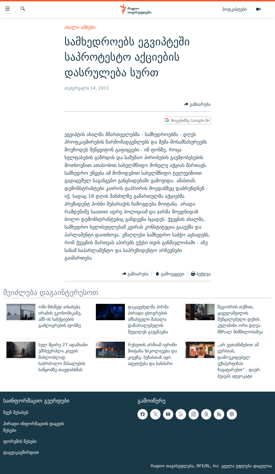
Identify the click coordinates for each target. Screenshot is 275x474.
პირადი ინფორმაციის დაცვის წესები (33, 426)
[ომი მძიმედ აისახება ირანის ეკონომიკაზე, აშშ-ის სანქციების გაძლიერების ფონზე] (20, 312)
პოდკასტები (234, 9)
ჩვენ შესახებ (15, 412)
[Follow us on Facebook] (143, 414)
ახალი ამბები (79, 27)
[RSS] (219, 414)
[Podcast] (232, 414)
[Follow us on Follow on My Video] (181, 414)
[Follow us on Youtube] (168, 414)
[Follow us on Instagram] (194, 414)
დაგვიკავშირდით (21, 452)
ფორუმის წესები (20, 441)
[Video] (258, 9)
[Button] (197, 104)
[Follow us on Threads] (206, 414)
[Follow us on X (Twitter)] (155, 414)
